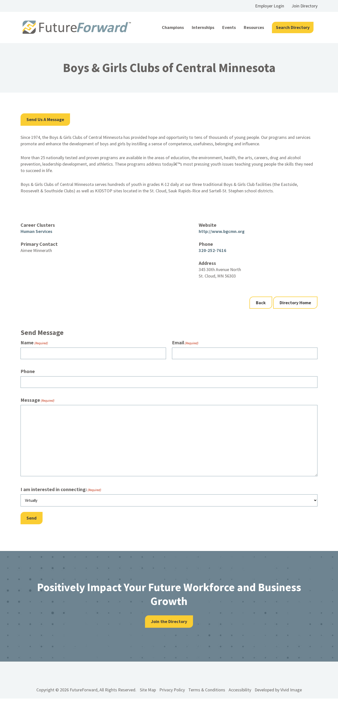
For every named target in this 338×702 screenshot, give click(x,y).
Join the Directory (169, 621)
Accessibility (240, 690)
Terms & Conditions (206, 690)
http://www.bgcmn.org (221, 231)
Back (261, 302)
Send (31, 518)
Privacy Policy (172, 690)
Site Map (148, 690)
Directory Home (295, 302)
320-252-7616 (212, 250)
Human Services (36, 231)
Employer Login (269, 6)
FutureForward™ (77, 27)
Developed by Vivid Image (278, 690)
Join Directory (304, 6)
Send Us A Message (45, 119)
